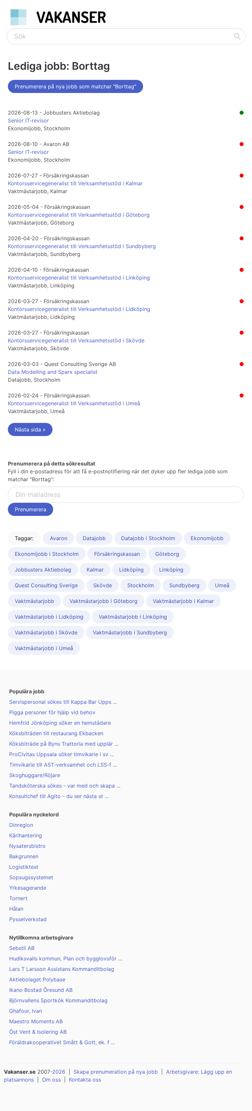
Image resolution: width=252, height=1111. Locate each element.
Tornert (18, 898)
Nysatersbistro (27, 846)
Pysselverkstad (28, 919)
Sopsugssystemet (31, 877)
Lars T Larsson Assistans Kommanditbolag (61, 969)
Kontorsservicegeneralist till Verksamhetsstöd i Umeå (74, 403)
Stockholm (140, 585)
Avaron (58, 538)
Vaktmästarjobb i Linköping (133, 616)
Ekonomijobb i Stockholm (47, 554)
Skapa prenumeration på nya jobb (116, 1071)
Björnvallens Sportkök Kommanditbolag (58, 1000)
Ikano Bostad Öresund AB (41, 990)
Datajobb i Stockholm (148, 538)
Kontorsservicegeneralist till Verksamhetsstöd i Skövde (76, 340)
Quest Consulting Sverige (46, 585)
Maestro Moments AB (36, 1021)
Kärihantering (25, 835)
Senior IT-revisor (28, 120)
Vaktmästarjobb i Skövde (46, 632)
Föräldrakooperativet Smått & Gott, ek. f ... (62, 1042)
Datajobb (94, 538)
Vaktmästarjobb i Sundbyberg (130, 632)
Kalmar (95, 569)
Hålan (16, 908)
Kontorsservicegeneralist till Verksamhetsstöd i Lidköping (79, 309)
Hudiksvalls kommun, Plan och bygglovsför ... (65, 958)
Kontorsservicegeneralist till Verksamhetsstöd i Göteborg (79, 214)
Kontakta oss (85, 1079)
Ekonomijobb (207, 538)
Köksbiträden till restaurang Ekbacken (56, 733)
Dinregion (21, 825)
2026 (58, 1071)
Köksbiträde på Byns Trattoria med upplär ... (63, 743)
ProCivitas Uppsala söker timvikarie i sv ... (61, 754)
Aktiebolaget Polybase (37, 979)
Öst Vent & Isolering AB (38, 1032)
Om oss (51, 1079)
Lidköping (131, 569)
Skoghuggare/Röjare (34, 775)
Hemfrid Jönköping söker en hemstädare (60, 722)
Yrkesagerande (27, 887)
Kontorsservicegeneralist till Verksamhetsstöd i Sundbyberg (82, 246)
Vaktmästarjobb (34, 601)
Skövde (102, 585)
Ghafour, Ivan (25, 1011)
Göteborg (167, 554)
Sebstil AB (21, 948)
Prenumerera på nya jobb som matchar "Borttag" (75, 86)
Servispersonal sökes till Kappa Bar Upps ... (63, 702)
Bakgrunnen (23, 856)
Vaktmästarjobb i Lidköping (49, 616)
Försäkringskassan (117, 554)
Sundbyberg (184, 585)
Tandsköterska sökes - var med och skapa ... (64, 785)
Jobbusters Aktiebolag (43, 569)
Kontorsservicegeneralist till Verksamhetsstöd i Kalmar (75, 183)
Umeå (222, 585)
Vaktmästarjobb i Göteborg (103, 601)
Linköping (171, 569)
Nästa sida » (30, 429)
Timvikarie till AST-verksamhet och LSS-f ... (63, 764)
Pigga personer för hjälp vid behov (52, 712)
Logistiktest (23, 867)
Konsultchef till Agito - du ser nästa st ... (59, 796)
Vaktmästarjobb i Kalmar (183, 601)
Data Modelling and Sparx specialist (52, 372)
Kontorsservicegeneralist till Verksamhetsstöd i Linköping (79, 277)
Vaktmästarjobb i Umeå (44, 648)
